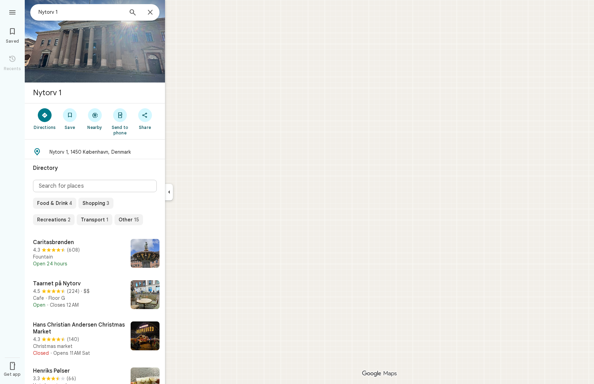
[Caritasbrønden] (95, 254)
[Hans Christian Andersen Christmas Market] (95, 339)
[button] (95, 152)
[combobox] (80, 12)
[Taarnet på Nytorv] (95, 295)
